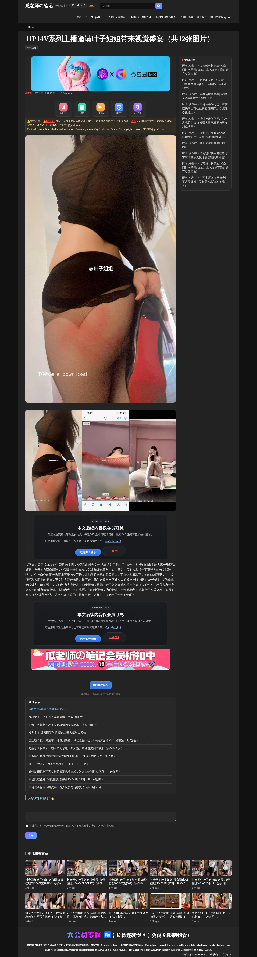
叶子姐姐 (31, 47)
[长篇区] (82, 109)
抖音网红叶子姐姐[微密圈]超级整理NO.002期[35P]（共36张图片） (169, 883)
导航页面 (227, 954)
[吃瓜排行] (63, 109)
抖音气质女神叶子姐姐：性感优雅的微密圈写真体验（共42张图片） (45, 917)
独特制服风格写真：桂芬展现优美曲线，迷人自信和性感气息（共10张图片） (76, 771)
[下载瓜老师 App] (91, 5)
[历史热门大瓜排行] (115, 17)
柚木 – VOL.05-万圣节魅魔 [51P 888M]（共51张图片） (62, 763)
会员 (133, 121)
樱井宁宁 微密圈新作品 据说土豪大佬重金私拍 (57, 732)
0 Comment (66, 93)
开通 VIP (114, 550)
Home (31, 27)
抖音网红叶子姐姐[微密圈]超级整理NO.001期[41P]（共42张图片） (211, 883)
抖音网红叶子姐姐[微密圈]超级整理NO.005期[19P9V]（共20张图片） (44, 883)
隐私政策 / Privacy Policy (195, 954)
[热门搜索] (137, 109)
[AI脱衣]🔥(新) (93, 17)
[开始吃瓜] (100, 109)
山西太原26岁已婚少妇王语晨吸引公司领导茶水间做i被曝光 (205, 181)
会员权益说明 (113, 540)
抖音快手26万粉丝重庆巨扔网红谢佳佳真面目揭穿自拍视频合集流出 (205, 108)
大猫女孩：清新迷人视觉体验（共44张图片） (57, 717)
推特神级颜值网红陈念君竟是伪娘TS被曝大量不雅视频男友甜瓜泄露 (205, 122)
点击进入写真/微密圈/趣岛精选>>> (47, 709)
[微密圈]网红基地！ (165, 17)
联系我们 (202, 17)
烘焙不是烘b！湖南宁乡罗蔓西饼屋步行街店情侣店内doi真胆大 (205, 84)
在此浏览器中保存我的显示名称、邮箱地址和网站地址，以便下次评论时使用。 (72, 825)
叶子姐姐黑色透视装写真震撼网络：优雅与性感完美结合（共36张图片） (86, 917)
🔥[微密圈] (49, 121)
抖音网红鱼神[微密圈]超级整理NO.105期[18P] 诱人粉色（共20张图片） (72, 756)
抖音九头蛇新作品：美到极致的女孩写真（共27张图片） (64, 724)
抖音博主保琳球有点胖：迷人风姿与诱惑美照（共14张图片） (66, 787)
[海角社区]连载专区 (140, 17)
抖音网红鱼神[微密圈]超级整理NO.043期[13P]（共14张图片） (66, 779)
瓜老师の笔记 (39, 5)
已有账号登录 (88, 552)
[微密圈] (119, 109)
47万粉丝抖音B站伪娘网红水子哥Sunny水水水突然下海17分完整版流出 (205, 69)
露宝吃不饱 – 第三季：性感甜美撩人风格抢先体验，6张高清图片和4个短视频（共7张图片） (85, 740)
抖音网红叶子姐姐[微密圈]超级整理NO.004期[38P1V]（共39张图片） (86, 883)
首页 (79, 17)
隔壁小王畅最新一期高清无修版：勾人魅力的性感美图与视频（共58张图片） (76, 748)
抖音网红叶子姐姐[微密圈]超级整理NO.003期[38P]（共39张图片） (128, 883)
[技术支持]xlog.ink (220, 17)
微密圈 (28, 93)
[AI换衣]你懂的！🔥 (41, 798)
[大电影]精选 (186, 17)
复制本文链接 (100, 685)
